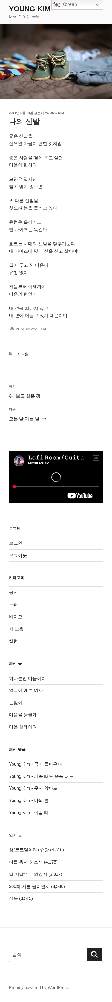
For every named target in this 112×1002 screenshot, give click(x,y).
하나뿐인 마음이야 (27, 678)
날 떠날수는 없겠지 (28, 874)
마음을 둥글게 (23, 714)
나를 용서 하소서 (26, 861)
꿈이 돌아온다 (48, 764)
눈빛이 (15, 702)
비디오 (15, 616)
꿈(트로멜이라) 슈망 (29, 849)
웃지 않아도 (46, 788)
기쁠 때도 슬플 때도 (53, 776)
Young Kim (29, 9)
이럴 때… (43, 812)
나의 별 (41, 800)
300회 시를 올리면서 (29, 886)
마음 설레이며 (23, 726)
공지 (13, 592)
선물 (13, 898)
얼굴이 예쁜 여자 (26, 690)
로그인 (15, 543)
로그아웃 (18, 555)
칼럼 (13, 641)
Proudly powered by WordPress (39, 987)
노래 (13, 604)
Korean (68, 4)
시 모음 (22, 354)
